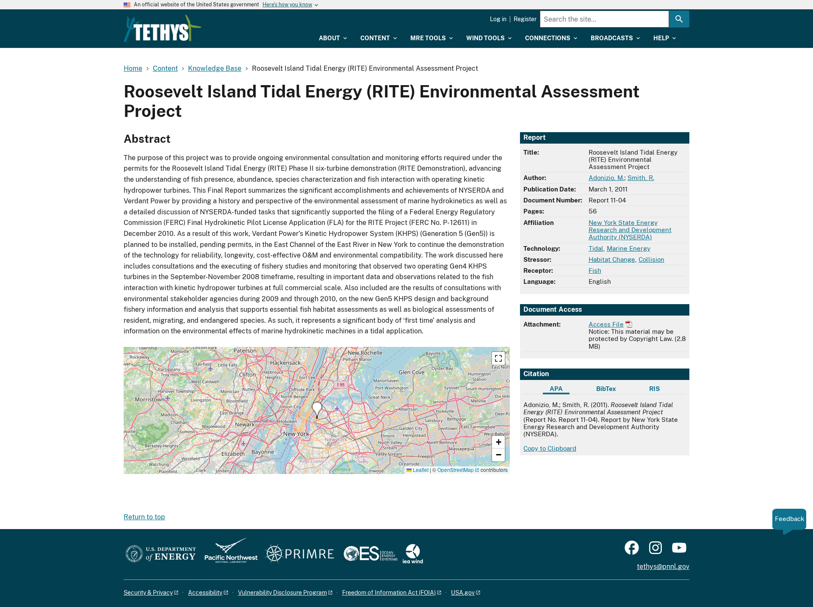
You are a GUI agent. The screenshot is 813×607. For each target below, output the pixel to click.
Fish (595, 270)
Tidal (596, 248)
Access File (606, 324)
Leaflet (420, 469)
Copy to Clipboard (549, 448)
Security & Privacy (148, 592)
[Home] (163, 28)
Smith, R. (641, 177)
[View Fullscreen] (498, 358)
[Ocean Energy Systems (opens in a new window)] (371, 554)
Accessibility (205, 592)
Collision (651, 259)
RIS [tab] (654, 388)
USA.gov (463, 592)
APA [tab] (556, 388)
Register (525, 19)
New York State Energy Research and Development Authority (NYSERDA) (630, 230)
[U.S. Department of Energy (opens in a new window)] (161, 554)
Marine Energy (628, 248)
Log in (498, 19)
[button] (317, 410)
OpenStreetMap (455, 469)
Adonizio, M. (606, 177)
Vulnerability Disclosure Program (282, 592)
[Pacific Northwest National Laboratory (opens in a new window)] (228, 554)
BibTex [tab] (606, 388)
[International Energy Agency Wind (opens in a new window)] (413, 554)
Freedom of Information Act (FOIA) (389, 592)
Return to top (144, 517)
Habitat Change (612, 259)
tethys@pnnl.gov (663, 567)
